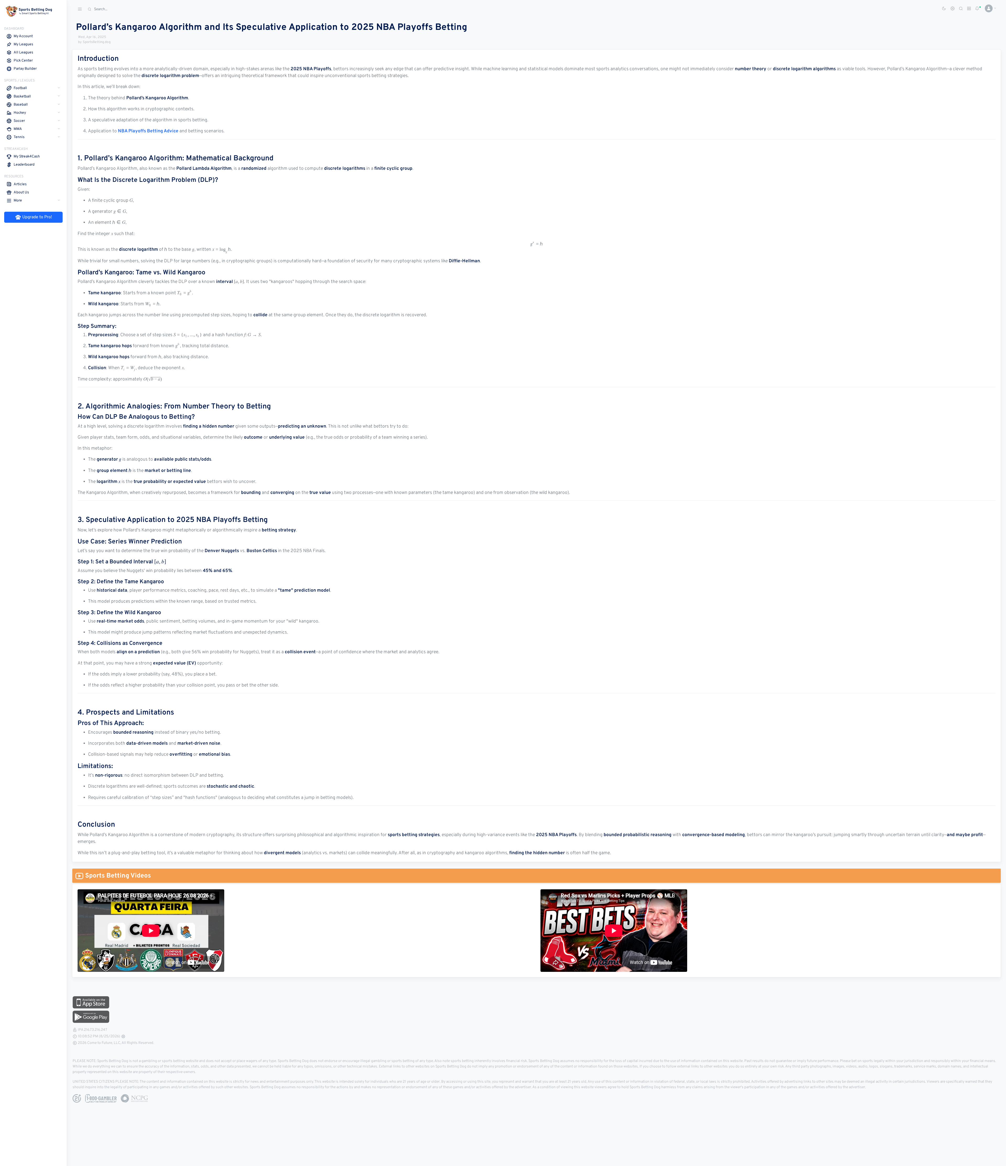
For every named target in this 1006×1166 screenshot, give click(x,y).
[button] (988, 8)
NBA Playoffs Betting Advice (148, 131)
